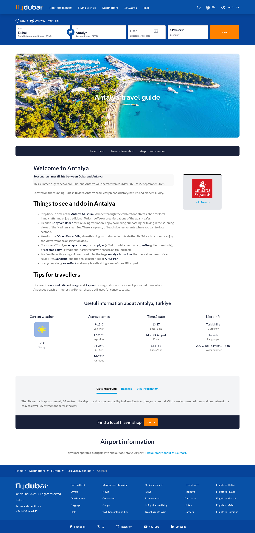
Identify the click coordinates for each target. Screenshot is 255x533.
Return (24, 20)
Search (225, 32)
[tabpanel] (127, 403)
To (77, 28)
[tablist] (127, 389)
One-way (40, 20)
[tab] (107, 389)
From (20, 28)
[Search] (199, 8)
